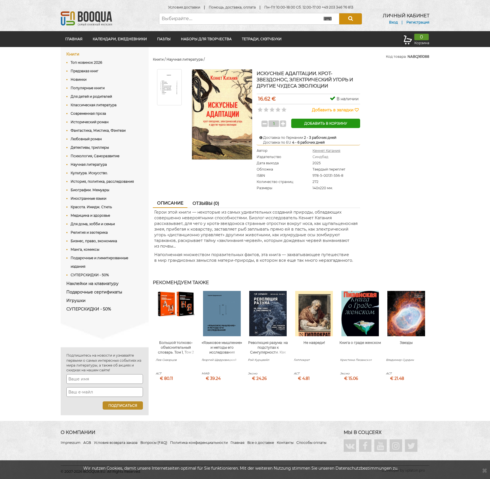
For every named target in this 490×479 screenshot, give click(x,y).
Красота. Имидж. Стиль (91, 207)
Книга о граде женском (360, 342)
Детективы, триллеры (90, 147)
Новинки (78, 79)
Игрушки (76, 300)
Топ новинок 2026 (86, 62)
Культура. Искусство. (89, 173)
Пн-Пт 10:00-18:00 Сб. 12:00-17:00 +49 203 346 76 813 (308, 7)
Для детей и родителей (91, 96)
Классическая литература (94, 105)
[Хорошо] (277, 108)
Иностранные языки (88, 198)
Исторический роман (90, 122)
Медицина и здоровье (90, 215)
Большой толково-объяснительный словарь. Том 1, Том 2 (176, 347)
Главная (74, 39)
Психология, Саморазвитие (95, 156)
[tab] (170, 203)
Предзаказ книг (84, 71)
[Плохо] (266, 108)
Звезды (406, 342)
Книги (72, 54)
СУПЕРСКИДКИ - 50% (90, 275)
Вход (393, 22)
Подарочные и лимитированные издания (99, 262)
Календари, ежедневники (120, 39)
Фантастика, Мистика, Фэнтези (98, 130)
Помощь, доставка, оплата (232, 7)
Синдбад (320, 157)
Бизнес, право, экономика (94, 241)
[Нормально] (271, 108)
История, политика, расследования (102, 181)
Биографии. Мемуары (90, 190)
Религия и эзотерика (89, 232)
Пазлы (164, 39)
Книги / (159, 59)
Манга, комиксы (85, 249)
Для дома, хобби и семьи (93, 224)
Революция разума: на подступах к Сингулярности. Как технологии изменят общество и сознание (268, 352)
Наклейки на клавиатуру (92, 283)
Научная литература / (185, 59)
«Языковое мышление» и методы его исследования (222, 347)
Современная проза (88, 113)
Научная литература (89, 164)
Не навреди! (314, 342)
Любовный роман (86, 139)
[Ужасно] (260, 108)
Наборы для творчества (206, 39)
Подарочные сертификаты (94, 292)
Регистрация (417, 22)
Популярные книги (88, 88)
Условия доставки (184, 7)
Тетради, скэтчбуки (262, 39)
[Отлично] (283, 108)
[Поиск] (350, 18)
